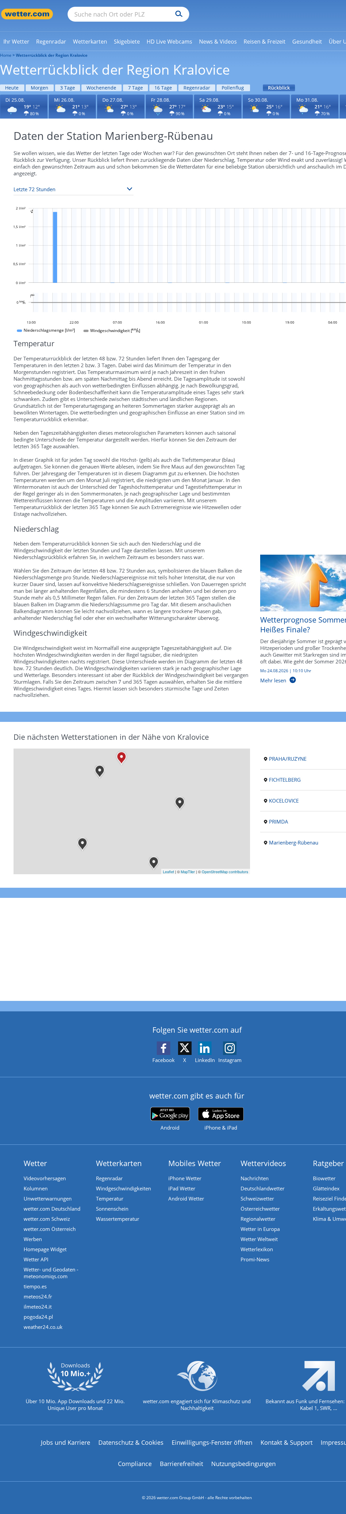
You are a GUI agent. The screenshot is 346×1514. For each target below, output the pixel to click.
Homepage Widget (45, 1249)
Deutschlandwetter (263, 1188)
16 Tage (163, 87)
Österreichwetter (260, 1208)
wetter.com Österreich (50, 1229)
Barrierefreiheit (181, 1464)
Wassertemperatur (117, 1218)
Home (5, 55)
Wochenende (101, 87)
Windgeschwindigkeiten (123, 1188)
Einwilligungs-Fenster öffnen (212, 1442)
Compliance (135, 1464)
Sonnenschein (112, 1208)
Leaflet (168, 871)
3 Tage (67, 87)
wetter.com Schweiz (47, 1218)
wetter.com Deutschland (52, 1208)
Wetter (35, 1163)
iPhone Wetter (184, 1178)
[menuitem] (16, 41)
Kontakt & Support (287, 1442)
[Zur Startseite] (27, 14)
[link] (16, 41)
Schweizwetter (257, 1198)
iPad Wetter (181, 1188)
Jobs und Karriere (65, 1442)
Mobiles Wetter (194, 1163)
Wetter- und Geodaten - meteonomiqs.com (51, 1273)
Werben (33, 1239)
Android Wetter (186, 1198)
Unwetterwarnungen (48, 1198)
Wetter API (36, 1259)
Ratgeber (328, 1163)
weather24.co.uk (43, 1326)
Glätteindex (326, 1188)
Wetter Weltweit (259, 1239)
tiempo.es (35, 1286)
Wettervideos (263, 1163)
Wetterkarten (119, 1163)
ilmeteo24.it (38, 1306)
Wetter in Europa (260, 1229)
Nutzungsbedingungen (243, 1464)
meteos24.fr (38, 1296)
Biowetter (324, 1178)
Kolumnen (36, 1188)
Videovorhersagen (45, 1178)
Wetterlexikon (257, 1249)
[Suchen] (177, 14)
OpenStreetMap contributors (225, 871)
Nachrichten (255, 1178)
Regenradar (196, 87)
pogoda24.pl (38, 1316)
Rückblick (279, 87)
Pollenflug (233, 87)
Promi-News (255, 1259)
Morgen (39, 87)
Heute (12, 87)
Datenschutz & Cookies (131, 1442)
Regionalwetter (258, 1218)
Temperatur (109, 1198)
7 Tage (135, 87)
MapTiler (188, 871)
